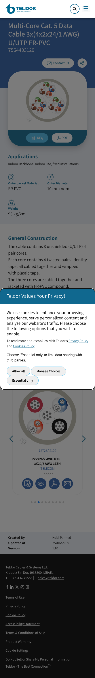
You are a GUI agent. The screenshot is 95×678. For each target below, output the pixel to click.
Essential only (22, 380)
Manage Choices (48, 371)
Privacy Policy (78, 340)
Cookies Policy (23, 346)
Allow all (18, 371)
